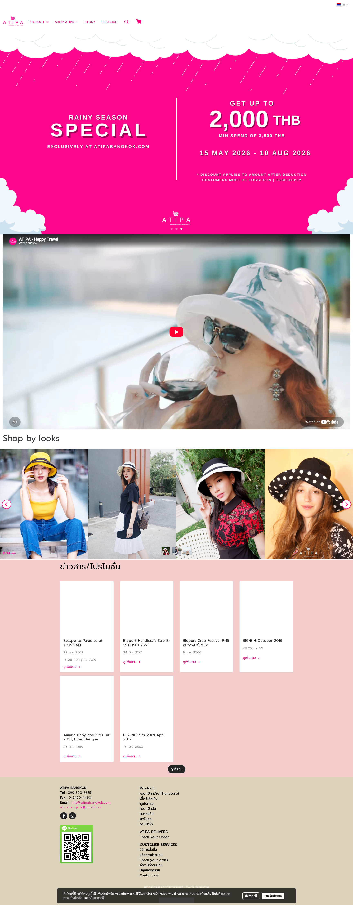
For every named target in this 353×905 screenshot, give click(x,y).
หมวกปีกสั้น (148, 808)
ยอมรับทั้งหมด (273, 896)
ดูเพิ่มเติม (70, 666)
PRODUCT (37, 22)
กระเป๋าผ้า (146, 824)
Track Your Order (154, 836)
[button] (126, 22)
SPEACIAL (109, 22)
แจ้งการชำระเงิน (151, 854)
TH (343, 4)
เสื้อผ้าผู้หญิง (149, 798)
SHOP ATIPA (65, 22)
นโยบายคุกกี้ (96, 898)
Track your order (154, 860)
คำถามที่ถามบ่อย (151, 865)
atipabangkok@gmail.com (81, 807)
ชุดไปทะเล (147, 803)
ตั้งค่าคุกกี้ (251, 896)
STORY (90, 22)
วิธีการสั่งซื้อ (148, 849)
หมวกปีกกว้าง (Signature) (159, 793)
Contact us (149, 875)
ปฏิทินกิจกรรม (150, 870)
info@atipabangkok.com (90, 802)
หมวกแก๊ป (147, 813)
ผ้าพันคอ (146, 819)
